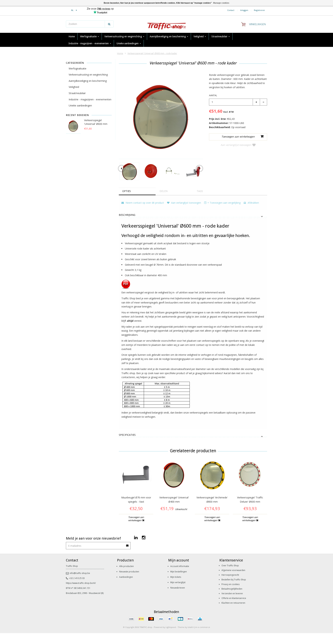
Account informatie (179, 566)
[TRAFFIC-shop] (166, 24)
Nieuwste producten (129, 571)
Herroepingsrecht (230, 574)
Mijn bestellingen (178, 571)
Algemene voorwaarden (233, 570)
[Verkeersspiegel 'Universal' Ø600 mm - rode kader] (129, 171)
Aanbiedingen (126, 576)
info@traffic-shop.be (80, 573)
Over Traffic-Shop (230, 565)
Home (72, 36)
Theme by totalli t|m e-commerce (194, 627)
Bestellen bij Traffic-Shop (233, 579)
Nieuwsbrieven (177, 587)
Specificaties (127, 434)
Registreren (259, 10)
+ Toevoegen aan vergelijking (224, 202)
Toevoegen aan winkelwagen (136, 519)
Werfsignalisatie (88, 36)
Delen (164, 191)
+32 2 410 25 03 (77, 578)
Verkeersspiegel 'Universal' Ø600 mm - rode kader (152, 53)
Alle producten (126, 566)
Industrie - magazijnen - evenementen (89, 43)
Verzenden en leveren (232, 593)
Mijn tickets (175, 576)
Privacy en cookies (230, 584)
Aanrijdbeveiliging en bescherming (168, 36)
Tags (200, 191)
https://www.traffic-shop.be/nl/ (81, 583)
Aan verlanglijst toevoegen (236, 145)
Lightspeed (171, 627)
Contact (230, 10)
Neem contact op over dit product (144, 202)
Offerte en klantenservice (233, 598)
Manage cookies (221, 3)
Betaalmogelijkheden (231, 588)
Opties (126, 191)
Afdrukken (253, 202)
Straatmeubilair (219, 36)
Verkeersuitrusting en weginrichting (123, 36)
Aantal (213, 95)
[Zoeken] (109, 23)
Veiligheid (199, 36)
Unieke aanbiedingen (128, 43)
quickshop (136, 485)
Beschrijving (127, 215)
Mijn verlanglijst (177, 582)
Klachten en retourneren (233, 602)
